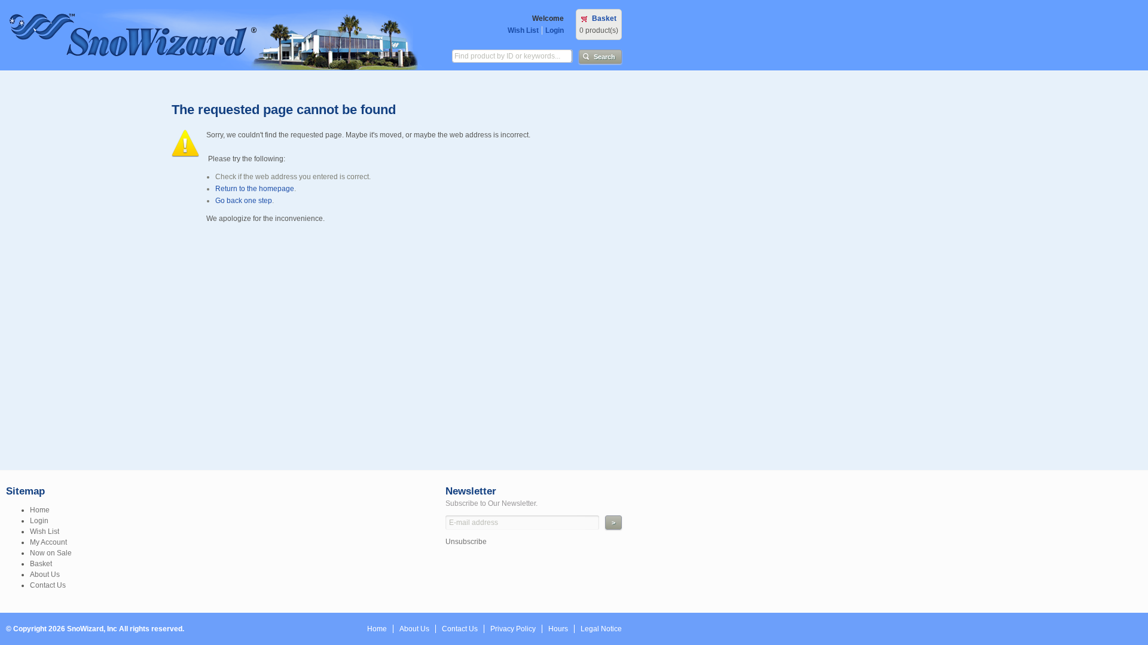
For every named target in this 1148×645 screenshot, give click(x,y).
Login (554, 30)
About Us (45, 574)
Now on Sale (51, 553)
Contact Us (48, 585)
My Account (48, 542)
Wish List (523, 30)
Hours (558, 629)
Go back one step (243, 200)
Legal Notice (601, 629)
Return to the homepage (254, 189)
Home (40, 510)
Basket (604, 18)
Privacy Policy (513, 629)
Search (604, 56)
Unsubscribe (466, 542)
